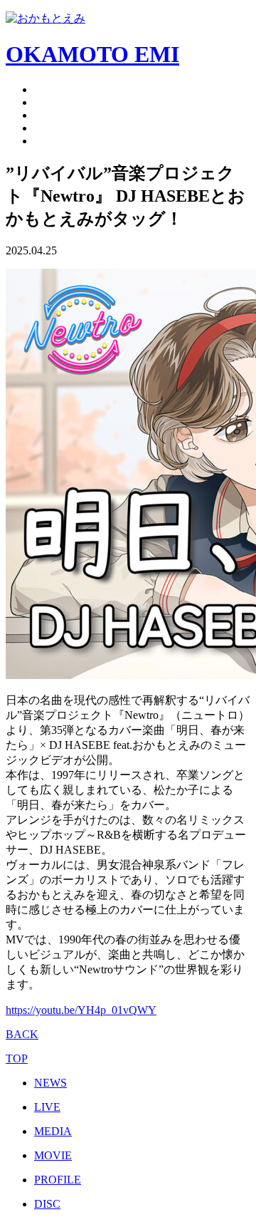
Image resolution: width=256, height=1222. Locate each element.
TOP (17, 1058)
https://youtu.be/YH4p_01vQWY (81, 1010)
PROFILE (57, 1180)
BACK (22, 1034)
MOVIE (53, 1155)
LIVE (47, 1107)
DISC (47, 1204)
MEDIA (53, 1131)
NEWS (50, 1083)
